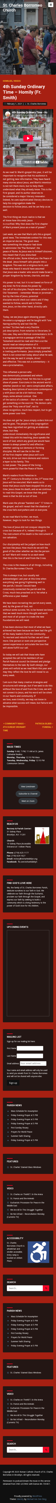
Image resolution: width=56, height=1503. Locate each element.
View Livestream (28, 786)
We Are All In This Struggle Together (26, 1210)
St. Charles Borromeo (36, 104)
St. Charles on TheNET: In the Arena (26, 1194)
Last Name (11, 1056)
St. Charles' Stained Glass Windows (25, 1167)
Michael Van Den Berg (36, 1499)
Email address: (13, 1063)
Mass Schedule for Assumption (24, 1111)
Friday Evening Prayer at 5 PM (24, 1115)
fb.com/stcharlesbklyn (27, 862)
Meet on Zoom (28, 801)
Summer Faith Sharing (20, 1136)
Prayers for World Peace (21, 1132)
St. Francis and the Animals (22, 1198)
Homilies (7, 81)
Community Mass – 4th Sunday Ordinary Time (14, 727)
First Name (11, 1048)
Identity (20, 1499)
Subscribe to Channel (28, 794)
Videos (17, 81)
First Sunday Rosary (19, 1128)
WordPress (37, 1496)
